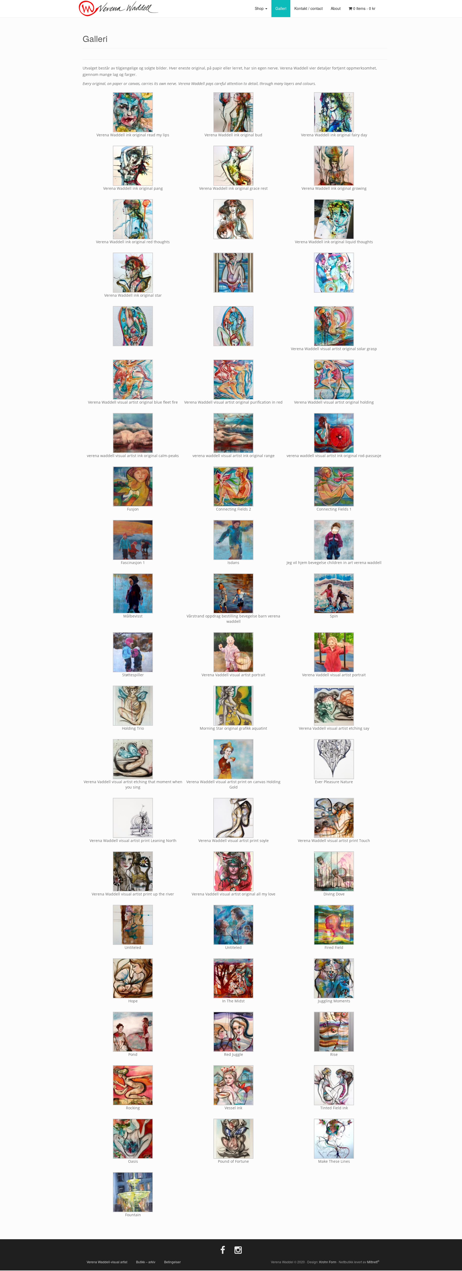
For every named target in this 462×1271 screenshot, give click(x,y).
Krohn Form (327, 1262)
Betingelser (172, 1262)
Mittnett (373, 1262)
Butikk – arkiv (145, 1262)
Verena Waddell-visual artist (107, 1262)
